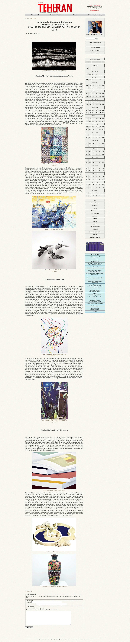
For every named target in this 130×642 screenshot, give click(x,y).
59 (99, 160)
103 (87, 126)
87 (93, 137)
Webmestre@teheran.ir (83, 639)
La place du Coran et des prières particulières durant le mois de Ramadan (94, 267)
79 (86, 143)
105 (93, 126)
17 (99, 187)
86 (90, 137)
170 (90, 79)
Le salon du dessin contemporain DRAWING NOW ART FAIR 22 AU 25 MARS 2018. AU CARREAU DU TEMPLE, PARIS (95, 286)
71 (99, 151)
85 (86, 137)
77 (99, 146)
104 (90, 126)
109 (87, 121)
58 (96, 160)
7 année (95, 140)
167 (100, 85)
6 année (95, 149)
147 (93, 96)
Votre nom (28, 602)
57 (93, 160)
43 (86, 168)
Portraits (95, 224)
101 (100, 129)
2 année (95, 182)
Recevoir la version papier (95, 14)
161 (100, 88)
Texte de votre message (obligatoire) (35, 608)
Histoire (95, 208)
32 (90, 176)
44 (90, 168)
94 (96, 135)
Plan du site (90, 639)
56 (90, 160)
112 (96, 121)
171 (93, 79)
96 (103, 135)
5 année (95, 157)
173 (100, 79)
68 (90, 151)
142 (96, 102)
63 (93, 154)
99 (93, 129)
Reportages (95, 229)
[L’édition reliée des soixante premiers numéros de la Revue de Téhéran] (95, 252)
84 (103, 143)
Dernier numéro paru (95, 45)
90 (103, 137)
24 (103, 184)
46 (96, 168)
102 (103, 129)
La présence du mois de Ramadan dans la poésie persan (94, 274)
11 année (95, 107)
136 (96, 104)
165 (93, 85)
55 (86, 160)
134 (90, 104)
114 (103, 121)
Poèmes (95, 311)
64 (96, 154)
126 (103, 113)
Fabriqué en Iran (94, 305)
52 (96, 162)
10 (96, 193)
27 (93, 179)
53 (99, 162)
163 (87, 85)
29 (99, 179)
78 (103, 146)
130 (96, 110)
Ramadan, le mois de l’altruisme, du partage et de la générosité (95, 264)
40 (96, 171)
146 (90, 96)
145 (87, 96)
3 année (95, 174)
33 (93, 176)
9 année (95, 124)
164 (90, 85)
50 (90, 162)
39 (93, 171)
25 (86, 179)
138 (103, 104)
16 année (95, 71)
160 (96, 88)
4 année (95, 165)
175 (90, 74)
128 (90, 110)
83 (99, 143)
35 (99, 176)
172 (96, 79)
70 (96, 151)
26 (90, 179)
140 (90, 102)
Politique (95, 221)
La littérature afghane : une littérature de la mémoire (95, 301)
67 (86, 151)
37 (86, 171)
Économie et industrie (95, 203)
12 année (95, 99)
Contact (75, 14)
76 (96, 146)
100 (96, 129)
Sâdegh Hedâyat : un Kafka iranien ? (95, 303)
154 (96, 93)
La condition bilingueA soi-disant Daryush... (95, 309)
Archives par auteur (95, 53)
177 (96, 74)
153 (93, 93)
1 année (95, 190)
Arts (95, 200)
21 (93, 184)
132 (103, 110)
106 (96, 126)
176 (93, 74)
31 (86, 176)
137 (100, 104)
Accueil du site (35, 14)
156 (103, 93)
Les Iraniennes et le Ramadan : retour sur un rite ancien (95, 271)
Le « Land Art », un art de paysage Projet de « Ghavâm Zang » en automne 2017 (94, 278)
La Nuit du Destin (95, 261)
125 (100, 113)
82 (96, 143)
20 (90, 184)
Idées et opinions (95, 210)
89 (99, 137)
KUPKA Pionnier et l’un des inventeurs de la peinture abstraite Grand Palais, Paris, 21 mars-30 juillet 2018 (95, 295)
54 (103, 162)
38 (90, 171)
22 (96, 184)
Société (95, 234)
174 (87, 74)
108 (103, 126)
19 (86, 184)
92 (90, 135)
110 (90, 121)
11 (99, 193)
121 (87, 113)
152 (90, 93)
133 (87, 104)
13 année (95, 91)
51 (93, 162)
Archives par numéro (95, 47)
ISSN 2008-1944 (69, 639)
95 (99, 135)
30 (103, 179)
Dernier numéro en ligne (95, 42)
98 (90, 129)
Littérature (94, 216)
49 (86, 162)
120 (103, 118)
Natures (95, 218)
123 (93, 113)
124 (96, 113)
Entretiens (94, 205)
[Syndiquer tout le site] (38, 639)
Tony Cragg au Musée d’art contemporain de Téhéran (95, 291)
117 (93, 118)
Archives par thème (94, 50)
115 (87, 118)
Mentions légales (75, 639)
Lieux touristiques (95, 213)
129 (93, 110)
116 (90, 118)
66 (103, 154)
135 (93, 104)
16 (96, 187)
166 (96, 85)
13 (86, 187)
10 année (95, 116)
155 (100, 93)
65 (99, 154)
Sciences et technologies (95, 232)
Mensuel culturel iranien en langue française (48, 639)
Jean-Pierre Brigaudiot (32, 33)
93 (93, 135)
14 (90, 187)
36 (103, 176)
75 (93, 146)
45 (93, 168)
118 (96, 118)
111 (93, 121)
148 (96, 96)
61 (86, 154)
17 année (95, 65)
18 (103, 187)
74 (90, 146)
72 (103, 151)
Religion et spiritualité (95, 226)
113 (100, 121)
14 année (95, 82)
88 (96, 137)
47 (99, 168)
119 (100, 118)
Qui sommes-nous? (55, 14)
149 (100, 96)
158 (90, 88)
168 (103, 85)
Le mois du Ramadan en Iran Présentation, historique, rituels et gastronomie (95, 257)
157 (87, 88)
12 (103, 193)
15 (93, 187)
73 (86, 146)
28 (96, 179)
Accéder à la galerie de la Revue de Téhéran (94, 27)
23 (99, 184)
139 (87, 102)
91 (86, 135)
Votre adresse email (31, 604)
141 (93, 102)
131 (100, 110)
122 (90, 113)
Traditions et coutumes (94, 237)
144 (103, 102)
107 (100, 126)
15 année (95, 77)
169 (87, 79)
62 (90, 154)
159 (93, 88)
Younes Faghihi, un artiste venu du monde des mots (94, 282)
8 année (95, 132)
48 (103, 168)
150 (103, 96)
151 (87, 93)
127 (87, 110)
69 (93, 151)
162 (103, 88)
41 (99, 171)
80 (90, 143)
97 (86, 129)
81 (93, 143)
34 (96, 176)
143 (100, 102)
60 (103, 160)
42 (103, 171)
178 (87, 68)
